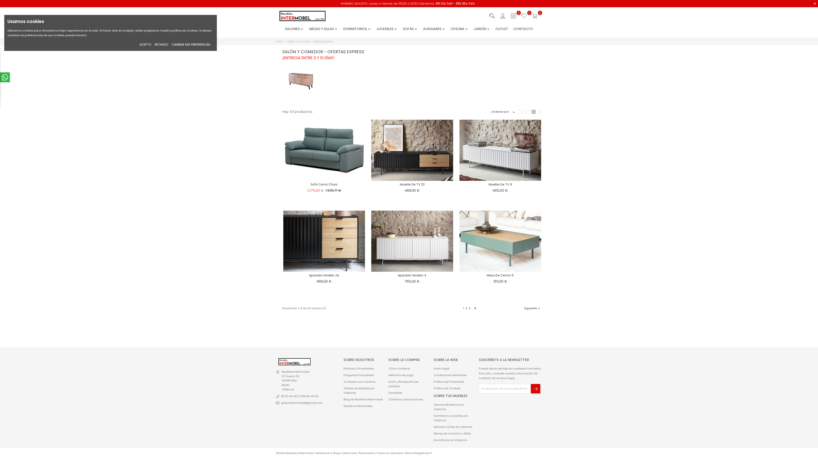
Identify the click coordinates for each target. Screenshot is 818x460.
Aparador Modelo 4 (412, 275)
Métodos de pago (401, 375)
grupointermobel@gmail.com (302, 403)
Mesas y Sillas (323, 29)
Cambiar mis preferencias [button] (190, 44)
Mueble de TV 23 (412, 184)
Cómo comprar (399, 369)
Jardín (482, 29)
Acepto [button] (145, 44)
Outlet (501, 29)
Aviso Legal (441, 369)
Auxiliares (434, 29)
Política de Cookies (447, 388)
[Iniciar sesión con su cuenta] (503, 16)
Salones (294, 29)
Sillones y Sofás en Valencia (453, 427)
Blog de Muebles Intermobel (363, 399)
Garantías (395, 393)
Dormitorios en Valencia (450, 440)
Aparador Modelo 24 (324, 275)
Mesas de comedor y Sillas (452, 433)
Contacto (523, 29)
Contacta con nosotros (360, 382)
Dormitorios (357, 29)
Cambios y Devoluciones (406, 399)
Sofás (410, 29)
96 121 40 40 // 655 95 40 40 (299, 396)
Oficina (460, 29)
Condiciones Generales (450, 375)
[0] (513, 16)
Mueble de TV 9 (500, 184)
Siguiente (532, 308)
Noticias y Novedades (359, 369)
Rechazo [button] (161, 44)
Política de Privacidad (449, 382)
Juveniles (387, 29)
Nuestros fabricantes (358, 406)
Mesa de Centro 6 (500, 275)
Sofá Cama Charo (324, 184)
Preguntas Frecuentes (359, 375)
